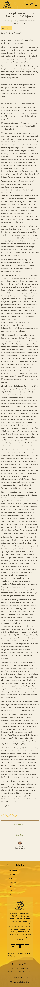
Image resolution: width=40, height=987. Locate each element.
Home (7, 21)
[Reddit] (22, 946)
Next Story (20, 835)
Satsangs (14, 21)
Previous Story (20, 824)
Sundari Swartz (20, 848)
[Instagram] (27, 946)
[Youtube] (13, 946)
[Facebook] (18, 946)
